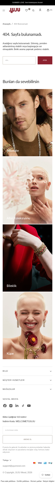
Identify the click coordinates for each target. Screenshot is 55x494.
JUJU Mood (20, 472)
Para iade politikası (8, 481)
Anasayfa (7, 24)
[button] (33, 10)
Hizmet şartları (36, 481)
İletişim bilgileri (48, 481)
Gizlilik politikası (23, 481)
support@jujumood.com (14, 466)
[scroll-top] (49, 488)
